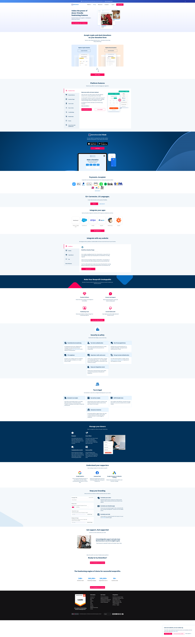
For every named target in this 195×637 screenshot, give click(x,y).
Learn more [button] (88, 269)
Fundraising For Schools (105, 600)
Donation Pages (71, 99)
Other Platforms (68, 263)
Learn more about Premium (97, 320)
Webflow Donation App (117, 602)
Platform (88, 4)
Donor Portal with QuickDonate (71, 126)
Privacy (91, 604)
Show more (175, 631)
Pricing (94, 4)
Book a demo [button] (97, 74)
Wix (69, 259)
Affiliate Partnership (94, 607)
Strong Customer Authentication (117, 360)
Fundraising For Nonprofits (106, 599)
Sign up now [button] (119, 4)
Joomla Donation (116, 603)
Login (113, 4)
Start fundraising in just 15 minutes (79, 23)
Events (69, 120)
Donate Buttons (71, 95)
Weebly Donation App (117, 600)
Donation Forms (71, 90)
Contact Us (92, 596)
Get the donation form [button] (86, 109)
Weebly (69, 250)
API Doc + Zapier (116, 604)
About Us (92, 598)
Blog (91, 599)
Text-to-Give (70, 103)
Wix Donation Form (116, 599)
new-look (104, 517)
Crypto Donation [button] (84, 50)
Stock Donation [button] (111, 50)
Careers (91, 600)
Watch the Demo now (108, 1)
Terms (91, 603)
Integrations (115, 594)
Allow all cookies (168, 633)
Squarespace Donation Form (118, 598)
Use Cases (103, 594)
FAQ (91, 602)
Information (92, 594)
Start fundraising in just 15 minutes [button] (97, 562)
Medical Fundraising (104, 598)
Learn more (97, 190)
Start (94, 203)
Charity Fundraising (104, 602)
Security (91, 606)
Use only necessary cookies (178, 633)
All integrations (97, 230)
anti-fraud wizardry (76, 349)
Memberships (71, 116)
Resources (100, 4)
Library (91, 608)
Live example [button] (100, 109)
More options (188, 633)
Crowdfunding (71, 112)
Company (106, 4)
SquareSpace (71, 255)
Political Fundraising (104, 596)
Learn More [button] (97, 148)
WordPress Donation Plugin (118, 596)
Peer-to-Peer (71, 107)
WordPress (70, 246)
